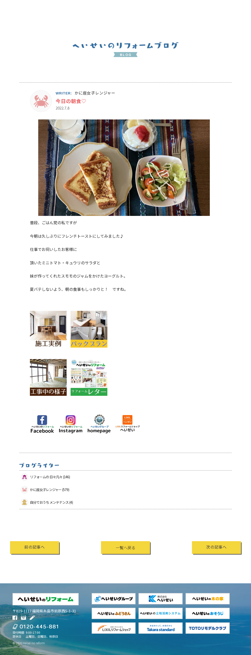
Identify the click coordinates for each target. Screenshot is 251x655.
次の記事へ (216, 547)
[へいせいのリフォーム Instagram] (24, 618)
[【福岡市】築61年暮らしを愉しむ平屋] (48, 399)
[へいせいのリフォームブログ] (33, 618)
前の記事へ (34, 547)
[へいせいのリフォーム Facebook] (16, 618)
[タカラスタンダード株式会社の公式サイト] (160, 628)
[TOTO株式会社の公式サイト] (208, 628)
